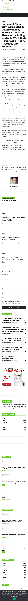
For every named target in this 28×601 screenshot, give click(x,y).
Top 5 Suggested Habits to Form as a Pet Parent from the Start (8, 169)
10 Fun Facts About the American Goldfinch (11, 357)
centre (7, 145)
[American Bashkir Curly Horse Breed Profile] (14, 208)
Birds (3, 322)
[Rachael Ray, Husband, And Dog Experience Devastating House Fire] (14, 530)
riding (3, 149)
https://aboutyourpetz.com (14, 188)
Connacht (16, 145)
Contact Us (6, 3)
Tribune (19, 149)
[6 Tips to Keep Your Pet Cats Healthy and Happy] (14, 544)
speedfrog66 (5, 49)
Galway (7, 147)
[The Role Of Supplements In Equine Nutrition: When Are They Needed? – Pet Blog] (14, 515)
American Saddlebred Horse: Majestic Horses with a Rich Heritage (13, 259)
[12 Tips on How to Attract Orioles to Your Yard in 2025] (14, 491)
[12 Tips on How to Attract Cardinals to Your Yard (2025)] (14, 463)
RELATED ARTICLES (8, 198)
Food (3, 523)
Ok (14, 598)
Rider (20, 147)
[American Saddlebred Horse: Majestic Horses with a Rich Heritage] (14, 248)
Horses (7, 19)
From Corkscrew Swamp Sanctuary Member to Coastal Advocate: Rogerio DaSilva (14, 329)
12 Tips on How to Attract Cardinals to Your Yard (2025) (13, 319)
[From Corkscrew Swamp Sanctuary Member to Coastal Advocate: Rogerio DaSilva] (14, 477)
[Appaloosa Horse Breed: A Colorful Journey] (14, 228)
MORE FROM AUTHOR (9, 200)
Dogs (3, 537)
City (11, 145)
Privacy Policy (6, 7)
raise (16, 147)
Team (8, 149)
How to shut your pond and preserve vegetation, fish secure (20, 169)
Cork (21, 145)
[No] (26, 595)
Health (3, 351)
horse (12, 147)
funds (3, 147)
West (24, 149)
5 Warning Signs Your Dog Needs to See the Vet (12, 348)
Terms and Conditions (8, 9)
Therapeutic (13, 149)
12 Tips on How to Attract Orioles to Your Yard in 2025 (13, 339)
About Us (5, 5)
